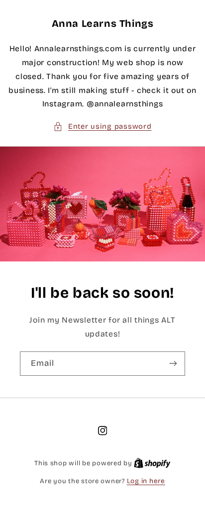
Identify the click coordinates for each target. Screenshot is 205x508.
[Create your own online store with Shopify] (152, 463)
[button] (102, 126)
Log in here (146, 481)
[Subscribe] (173, 363)
